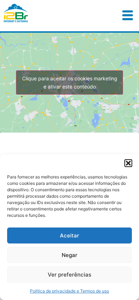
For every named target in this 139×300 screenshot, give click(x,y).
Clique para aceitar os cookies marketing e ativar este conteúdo (69, 82)
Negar (69, 255)
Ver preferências (69, 274)
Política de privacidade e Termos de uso (69, 291)
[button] (128, 163)
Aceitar (69, 235)
